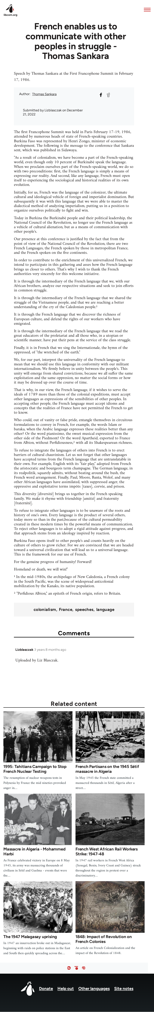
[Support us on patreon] (76, 968)
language (105, 609)
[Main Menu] (146, 9)
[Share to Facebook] (101, 95)
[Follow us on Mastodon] (83, 968)
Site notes (123, 988)
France (65, 609)
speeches (84, 609)
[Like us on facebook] (69, 968)
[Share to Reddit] (108, 95)
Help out (65, 988)
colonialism (45, 609)
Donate (46, 988)
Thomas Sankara (44, 94)
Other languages (94, 988)
